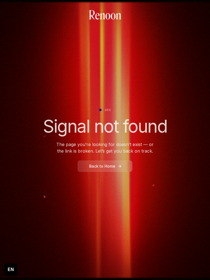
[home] (105, 15)
